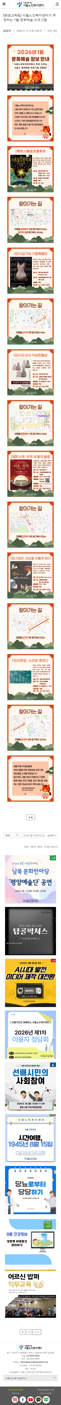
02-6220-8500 (33, 1355)
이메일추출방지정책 (45, 1389)
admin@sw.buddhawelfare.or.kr (34, 1361)
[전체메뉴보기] (4, 4)
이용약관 (15, 1393)
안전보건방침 (46, 1393)
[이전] (22, 1332)
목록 (30, 817)
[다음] (29, 1332)
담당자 (7, 30)
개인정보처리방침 (15, 1389)
